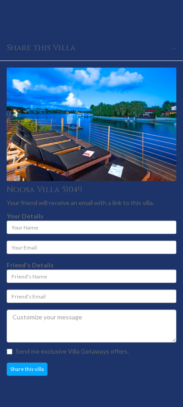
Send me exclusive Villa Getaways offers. (72, 351)
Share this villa (27, 369)
